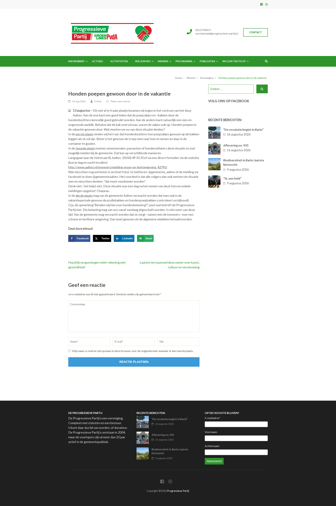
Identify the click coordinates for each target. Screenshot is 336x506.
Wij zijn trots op (234, 61)
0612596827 (203, 30)
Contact (255, 32)
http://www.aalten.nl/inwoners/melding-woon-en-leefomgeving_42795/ (117, 167)
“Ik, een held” (232, 178)
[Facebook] (261, 4)
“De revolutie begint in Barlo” (243, 129)
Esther (98, 101)
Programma (184, 61)
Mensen (163, 61)
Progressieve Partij (178, 490)
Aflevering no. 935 (235, 145)
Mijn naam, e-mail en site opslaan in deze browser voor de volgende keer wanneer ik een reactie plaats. (132, 351)
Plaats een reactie (120, 101)
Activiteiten (119, 61)
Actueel (97, 61)
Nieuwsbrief (76, 61)
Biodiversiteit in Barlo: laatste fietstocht (243, 162)
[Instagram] (266, 4)
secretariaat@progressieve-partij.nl (216, 33)
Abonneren (214, 461)
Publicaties (207, 61)
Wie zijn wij (142, 61)
